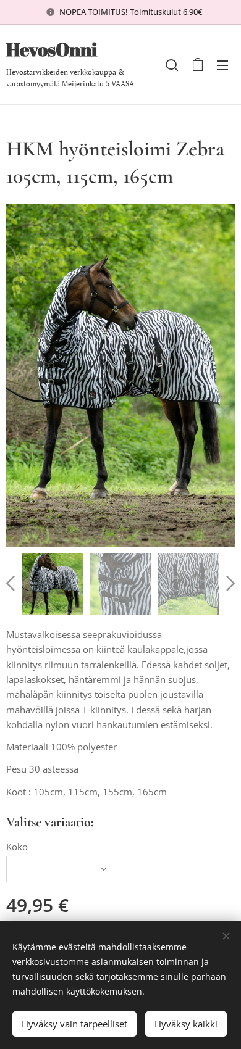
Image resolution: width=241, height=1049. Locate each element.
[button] (171, 64)
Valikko (222, 64)
